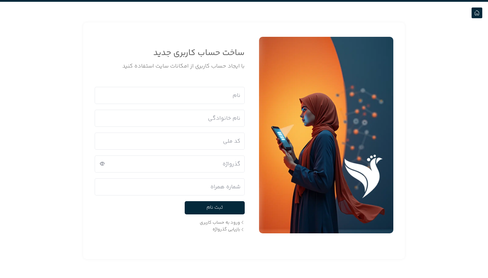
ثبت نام (214, 208)
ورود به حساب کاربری (220, 222)
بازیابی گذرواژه (226, 229)
